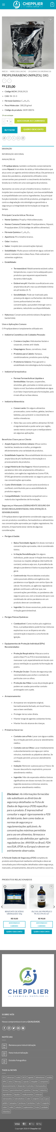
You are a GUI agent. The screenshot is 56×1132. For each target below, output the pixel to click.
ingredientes (7, 1094)
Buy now (10, 130)
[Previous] (2, 912)
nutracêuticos (19, 1099)
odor (28, 1099)
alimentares (40, 1077)
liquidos (17, 1094)
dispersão (21, 1086)
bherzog (18, 1082)
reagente (45, 1103)
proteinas (31, 1103)
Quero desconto (33, 129)
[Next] (53, 912)
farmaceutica (41, 1086)
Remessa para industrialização (22, 1045)
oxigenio (36, 1099)
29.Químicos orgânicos (39, 71)
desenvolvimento (9, 1086)
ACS (24, 1077)
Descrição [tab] (7, 149)
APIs (4, 1082)
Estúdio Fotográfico (17, 1060)
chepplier (34, 1082)
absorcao (10, 1077)
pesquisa (13, 1103)
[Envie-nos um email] (18, 1028)
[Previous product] (9, 81)
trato (37, 1107)
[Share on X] (14, 138)
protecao (22, 1103)
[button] (3, 4)
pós (38, 1103)
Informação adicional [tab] (13, 154)
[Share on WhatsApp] (4, 138)
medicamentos (27, 1094)
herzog (35, 1090)
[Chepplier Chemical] (28, 4)
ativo (10, 1082)
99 (4, 1077)
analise (49, 1077)
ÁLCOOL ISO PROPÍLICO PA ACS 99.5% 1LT (42, 912)
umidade (44, 1107)
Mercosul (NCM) (18, 71)
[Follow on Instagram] (9, 1028)
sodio (11, 1107)
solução (18, 1107)
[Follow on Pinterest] (23, 1028)
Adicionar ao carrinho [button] (14, 924)
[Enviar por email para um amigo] (18, 138)
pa (42, 1099)
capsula (26, 1082)
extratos (30, 1086)
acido (18, 1077)
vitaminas (6, 1112)
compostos (44, 1082)
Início (5, 71)
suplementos (28, 1107)
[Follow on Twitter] (14, 1028)
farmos (5, 1090)
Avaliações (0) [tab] (8, 159)
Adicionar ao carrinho (31, 121)
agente (30, 1077)
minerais (39, 1094)
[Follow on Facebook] (4, 1028)
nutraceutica (7, 1099)
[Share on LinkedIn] (23, 138)
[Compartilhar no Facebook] (9, 138)
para (47, 1099)
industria (43, 1090)
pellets (5, 1103)
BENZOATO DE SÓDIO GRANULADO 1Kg (14, 912)
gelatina (27, 1090)
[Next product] (4, 81)
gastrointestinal (16, 1090)
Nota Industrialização (18, 1052)
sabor (5, 1107)
